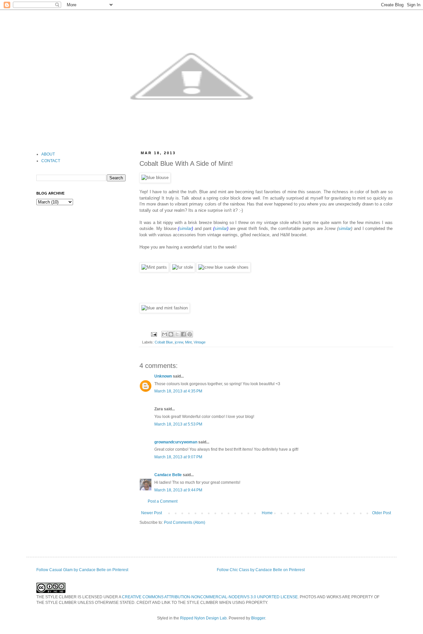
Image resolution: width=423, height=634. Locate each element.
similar (185, 228)
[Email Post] (153, 334)
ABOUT (48, 154)
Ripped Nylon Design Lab (203, 618)
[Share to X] (177, 334)
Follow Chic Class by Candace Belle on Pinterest (261, 569)
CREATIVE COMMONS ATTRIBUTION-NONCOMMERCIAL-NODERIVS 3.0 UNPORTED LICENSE (210, 597)
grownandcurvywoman (175, 442)
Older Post (381, 513)
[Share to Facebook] (183, 334)
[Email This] (164, 334)
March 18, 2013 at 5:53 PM (178, 424)
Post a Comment (162, 501)
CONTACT (50, 160)
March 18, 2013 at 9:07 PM (178, 457)
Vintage (200, 342)
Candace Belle (168, 475)
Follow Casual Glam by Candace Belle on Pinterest (82, 569)
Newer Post (151, 513)
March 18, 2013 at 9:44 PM (178, 490)
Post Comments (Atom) (184, 522)
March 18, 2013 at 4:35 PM (178, 391)
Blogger (258, 618)
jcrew (179, 342)
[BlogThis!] (171, 334)
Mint (188, 342)
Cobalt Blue (164, 342)
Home (267, 513)
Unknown (163, 376)
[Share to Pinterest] (189, 334)
